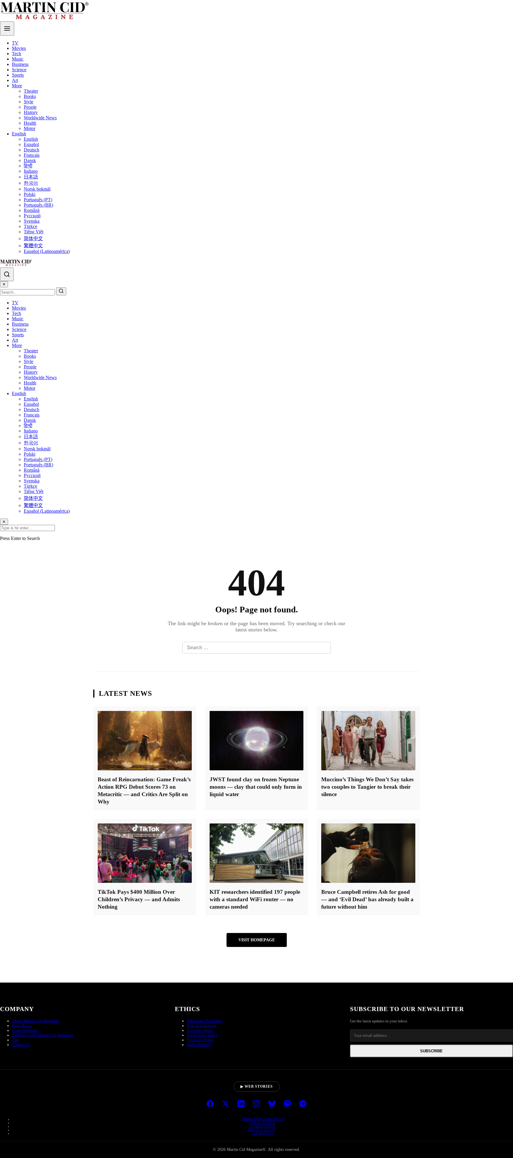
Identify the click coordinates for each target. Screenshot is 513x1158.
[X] (225, 1104)
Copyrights (262, 1133)
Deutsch (31, 149)
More (17, 85)
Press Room (22, 1026)
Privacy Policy (262, 1130)
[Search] (7, 274)
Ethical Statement (201, 1026)
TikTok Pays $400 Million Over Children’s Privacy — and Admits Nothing (139, 899)
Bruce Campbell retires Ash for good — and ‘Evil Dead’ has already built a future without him (367, 899)
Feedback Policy (200, 1040)
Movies (19, 48)
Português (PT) (38, 199)
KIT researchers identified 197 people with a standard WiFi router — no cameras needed (255, 899)
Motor (29, 128)
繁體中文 (33, 245)
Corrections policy (202, 1035)
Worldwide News (40, 117)
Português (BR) (38, 204)
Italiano (31, 171)
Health (30, 123)
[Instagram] (256, 1104)
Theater (31, 91)
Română (31, 210)
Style (28, 101)
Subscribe (431, 1051)
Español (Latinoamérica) (47, 251)
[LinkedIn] (241, 1104)
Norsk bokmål (37, 188)
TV (15, 42)
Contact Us (21, 1045)
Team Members (25, 1030)
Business (20, 64)
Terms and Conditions (262, 1119)
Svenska (31, 221)
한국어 (31, 183)
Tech (16, 53)
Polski (29, 194)
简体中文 (33, 238)
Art (15, 80)
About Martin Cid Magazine (35, 1021)
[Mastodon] (287, 1104)
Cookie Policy (262, 1126)
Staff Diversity (199, 1045)
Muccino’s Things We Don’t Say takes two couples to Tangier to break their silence (367, 786)
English (19, 133)
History (31, 112)
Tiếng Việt (33, 231)
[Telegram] (302, 1104)
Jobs (15, 1040)
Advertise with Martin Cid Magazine (42, 1035)
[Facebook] (210, 1104)
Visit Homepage (256, 939)
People (30, 107)
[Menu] (7, 28)
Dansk (30, 160)
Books (30, 96)
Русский (32, 215)
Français (31, 155)
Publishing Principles (204, 1021)
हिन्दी (28, 165)
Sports (18, 74)
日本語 (31, 176)
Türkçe (30, 226)
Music (17, 58)
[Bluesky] (272, 1104)
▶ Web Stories (256, 1086)
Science (19, 69)
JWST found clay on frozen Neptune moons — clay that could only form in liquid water (256, 786)
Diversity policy (200, 1030)
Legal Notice (263, 1122)
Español (31, 144)
